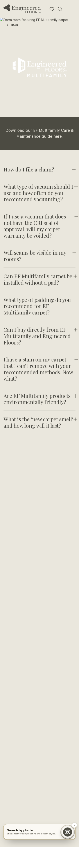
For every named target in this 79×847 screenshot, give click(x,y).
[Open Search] (59, 9)
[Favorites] (52, 8)
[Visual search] (67, 832)
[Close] (74, 825)
